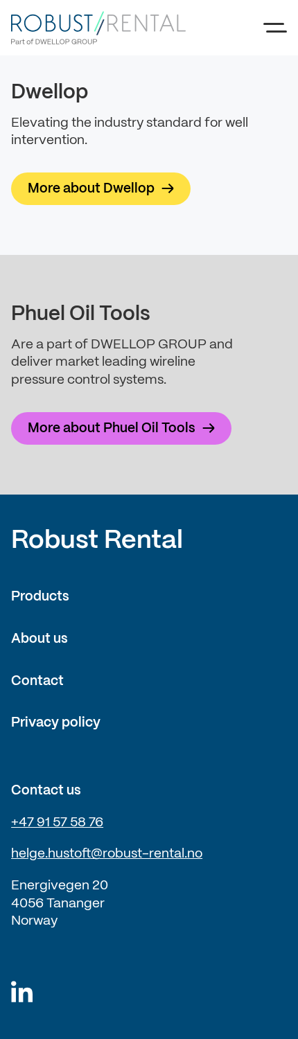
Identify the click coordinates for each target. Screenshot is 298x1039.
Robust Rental (97, 541)
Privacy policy (55, 723)
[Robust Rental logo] (104, 27)
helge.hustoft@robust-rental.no (106, 854)
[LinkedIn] (22, 993)
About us (39, 639)
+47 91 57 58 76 (57, 823)
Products (40, 597)
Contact (37, 681)
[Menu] (275, 28)
